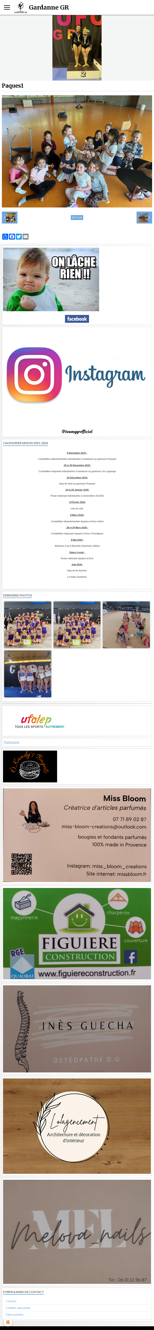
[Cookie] (8, 1322)
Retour (77, 217)
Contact (11, 1301)
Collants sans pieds (18, 1307)
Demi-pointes (14, 1314)
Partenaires (11, 742)
